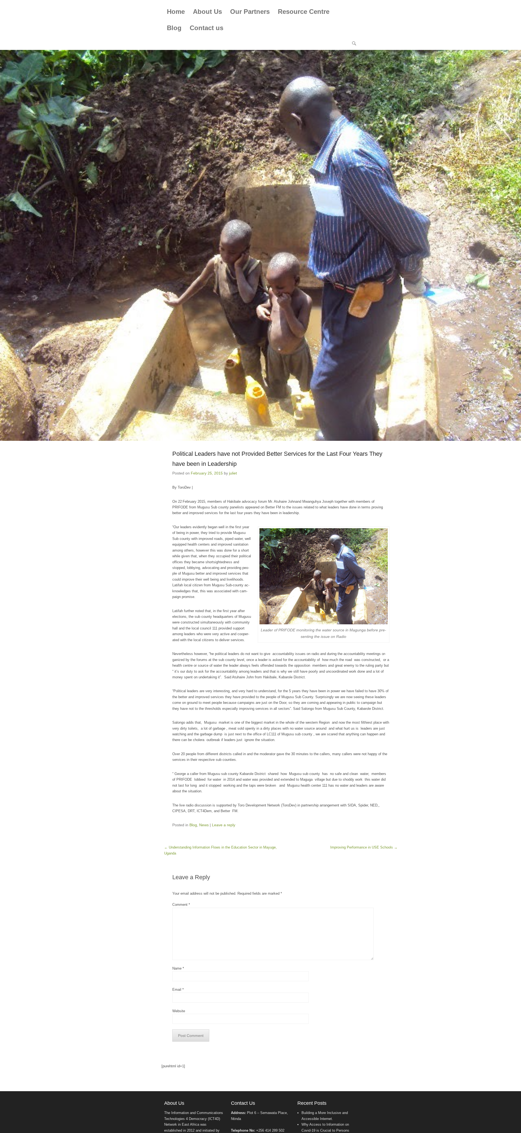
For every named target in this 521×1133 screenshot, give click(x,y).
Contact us (206, 27)
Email (178, 990)
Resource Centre (303, 11)
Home (176, 11)
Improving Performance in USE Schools (364, 847)
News (204, 825)
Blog (174, 27)
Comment (181, 905)
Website (178, 1011)
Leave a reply (223, 825)
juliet (233, 473)
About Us (207, 11)
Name (178, 968)
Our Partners (250, 11)
